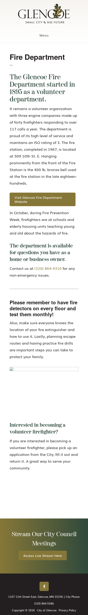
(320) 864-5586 (44, 603)
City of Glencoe (44, 13)
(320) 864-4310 (48, 268)
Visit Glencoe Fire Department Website (38, 199)
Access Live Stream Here (42, 555)
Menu (44, 35)
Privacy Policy (67, 610)
